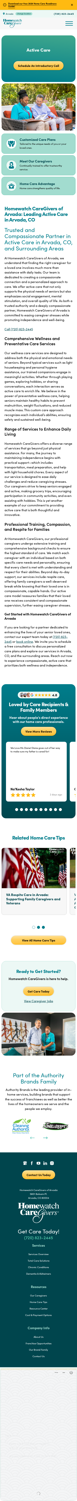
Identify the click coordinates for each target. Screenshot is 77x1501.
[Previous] (32, 1137)
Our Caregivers (38, 1295)
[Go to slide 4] (31, 809)
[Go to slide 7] (45, 809)
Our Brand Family (38, 1349)
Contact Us (39, 1356)
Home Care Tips (38, 1302)
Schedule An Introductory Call (38, 66)
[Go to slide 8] (50, 809)
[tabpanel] (21, 1125)
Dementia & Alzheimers (38, 1273)
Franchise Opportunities (39, 1343)
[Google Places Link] (25, 1163)
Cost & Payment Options (38, 1315)
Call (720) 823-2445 (18, 329)
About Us (39, 1337)
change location (24, 13)
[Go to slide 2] (21, 809)
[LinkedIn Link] (45, 1163)
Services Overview (38, 1254)
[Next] (45, 1137)
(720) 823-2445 (64, 13)
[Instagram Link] (52, 1163)
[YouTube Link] (38, 1163)
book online (24, 641)
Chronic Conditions (38, 1267)
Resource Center (39, 1308)
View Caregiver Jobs (38, 1001)
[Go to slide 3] (26, 809)
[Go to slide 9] (55, 809)
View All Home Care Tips (38, 940)
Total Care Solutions (39, 1260)
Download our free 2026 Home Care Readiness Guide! (32, 5)
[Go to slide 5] (36, 809)
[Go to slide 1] (16, 809)
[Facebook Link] (32, 1163)
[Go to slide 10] (60, 809)
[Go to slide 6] (40, 809)
